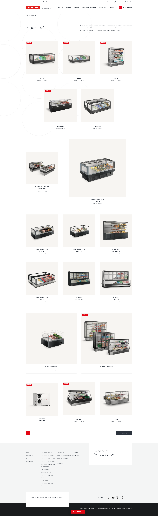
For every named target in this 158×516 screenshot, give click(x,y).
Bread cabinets (45, 469)
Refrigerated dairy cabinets (48, 461)
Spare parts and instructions (64, 455)
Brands (27, 458)
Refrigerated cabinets (46, 452)
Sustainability (29, 461)
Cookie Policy (113, 508)
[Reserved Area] (118, 2)
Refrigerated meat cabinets (48, 458)
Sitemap (100, 508)
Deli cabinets (44, 480)
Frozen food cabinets (46, 472)
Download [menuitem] (46, 1)
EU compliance (60, 452)
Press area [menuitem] (54, 1)
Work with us (75, 455)
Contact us (75, 452)
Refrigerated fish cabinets (47, 455)
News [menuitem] (27, 1)
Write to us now (104, 454)
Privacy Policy (105, 508)
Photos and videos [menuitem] (36, 1)
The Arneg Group (30, 455)
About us (28, 452)
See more (124, 433)
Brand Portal (60, 463)
